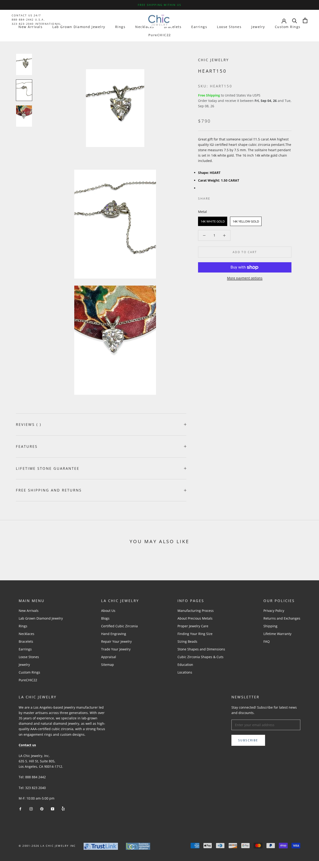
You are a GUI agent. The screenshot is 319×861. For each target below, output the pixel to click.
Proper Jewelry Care (192, 626)
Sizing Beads (187, 641)
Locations (184, 672)
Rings (120, 27)
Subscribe (248, 740)
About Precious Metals (195, 618)
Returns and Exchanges (281, 618)
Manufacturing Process (195, 610)
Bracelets (173, 27)
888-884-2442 (23, 19)
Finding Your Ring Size (195, 633)
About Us (108, 610)
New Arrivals (30, 27)
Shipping (270, 626)
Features (27, 446)
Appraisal (108, 657)
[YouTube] (52, 808)
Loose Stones (229, 27)
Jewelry (258, 27)
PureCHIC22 (159, 35)
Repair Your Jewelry (116, 641)
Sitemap (107, 664)
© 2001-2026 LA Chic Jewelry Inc (47, 845)
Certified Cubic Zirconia (119, 626)
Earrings (199, 27)
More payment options (244, 278)
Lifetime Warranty (277, 633)
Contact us (27, 745)
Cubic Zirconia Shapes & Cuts (200, 657)
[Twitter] (221, 197)
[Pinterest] (227, 197)
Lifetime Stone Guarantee (47, 468)
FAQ (266, 641)
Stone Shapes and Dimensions (201, 649)
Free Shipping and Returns (49, 490)
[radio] (212, 221)
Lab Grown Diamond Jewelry (78, 27)
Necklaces (144, 27)
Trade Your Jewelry (116, 649)
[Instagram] (31, 808)
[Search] (294, 20)
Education (185, 664)
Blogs (105, 618)
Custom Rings (288, 27)
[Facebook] (214, 197)
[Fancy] (63, 808)
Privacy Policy (273, 610)
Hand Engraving (113, 633)
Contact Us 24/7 (26, 15)
